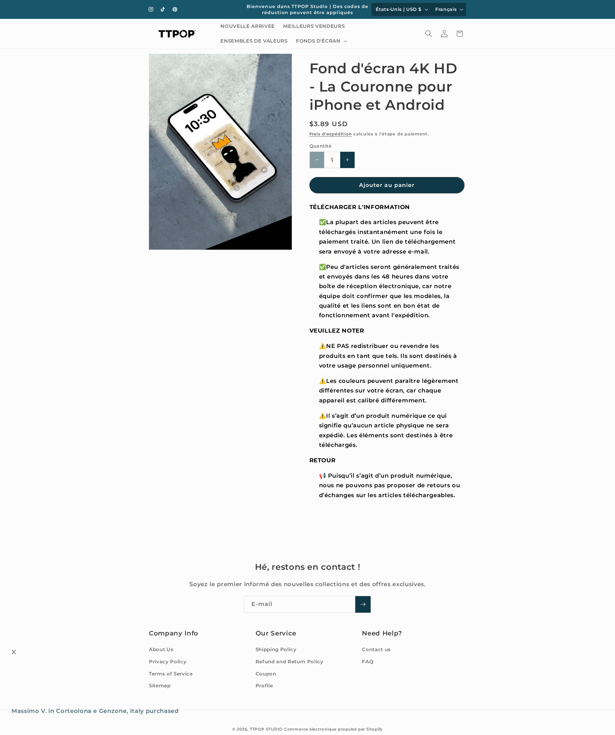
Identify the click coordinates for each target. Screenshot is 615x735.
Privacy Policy (167, 661)
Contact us (376, 649)
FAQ (367, 661)
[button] (321, 41)
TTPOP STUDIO (266, 729)
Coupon (266, 674)
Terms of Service (171, 674)
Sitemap (160, 685)
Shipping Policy (276, 649)
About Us (161, 649)
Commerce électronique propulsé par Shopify (333, 729)
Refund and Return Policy (290, 661)
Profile (264, 685)
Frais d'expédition (330, 133)
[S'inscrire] (363, 604)
